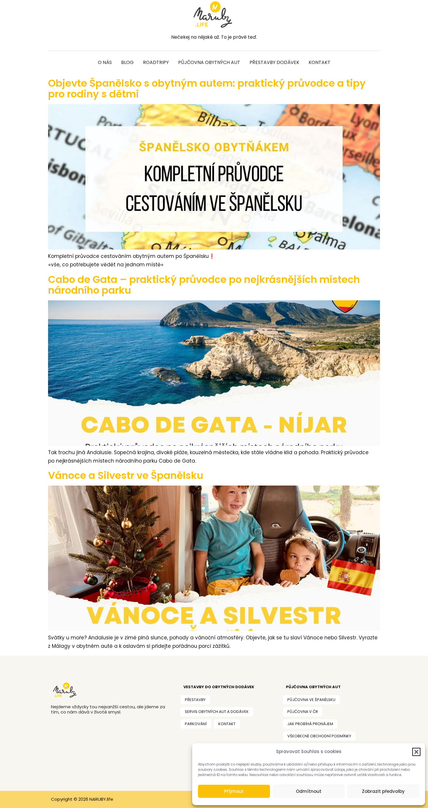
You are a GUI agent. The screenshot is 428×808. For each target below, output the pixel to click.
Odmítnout (308, 791)
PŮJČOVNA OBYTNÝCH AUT (313, 687)
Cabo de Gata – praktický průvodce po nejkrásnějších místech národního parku (204, 284)
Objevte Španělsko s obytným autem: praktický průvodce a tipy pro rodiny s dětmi (207, 88)
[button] (416, 752)
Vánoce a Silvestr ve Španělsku (125, 475)
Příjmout (234, 791)
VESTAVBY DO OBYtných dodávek (218, 687)
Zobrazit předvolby (383, 791)
